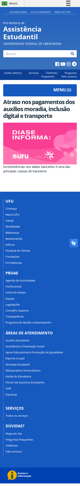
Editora (10, 245)
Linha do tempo (16, 292)
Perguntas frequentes (19, 439)
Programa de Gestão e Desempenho (28, 322)
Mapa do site (63, 12)
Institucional (13, 286)
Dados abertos (13, 73)
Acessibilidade (18, 12)
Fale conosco (69, 76)
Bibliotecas (12, 233)
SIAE (8, 388)
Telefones (52, 73)
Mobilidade (13, 226)
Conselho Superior (17, 310)
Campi (10, 220)
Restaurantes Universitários (23, 370)
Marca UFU (12, 214)
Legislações (13, 304)
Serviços (34, 73)
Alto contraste (41, 12)
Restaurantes (14, 239)
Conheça (11, 208)
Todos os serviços (17, 416)
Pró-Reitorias (14, 263)
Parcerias (11, 394)
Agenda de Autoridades (20, 280)
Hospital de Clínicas (18, 250)
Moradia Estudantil (18, 364)
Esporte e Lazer (15, 358)
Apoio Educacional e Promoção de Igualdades (34, 352)
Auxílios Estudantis (17, 340)
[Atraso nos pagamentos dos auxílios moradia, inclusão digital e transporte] (40, 143)
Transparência (14, 316)
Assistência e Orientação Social (25, 346)
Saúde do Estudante (18, 376)
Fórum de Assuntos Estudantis (25, 382)
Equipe (10, 298)
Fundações (12, 256)
